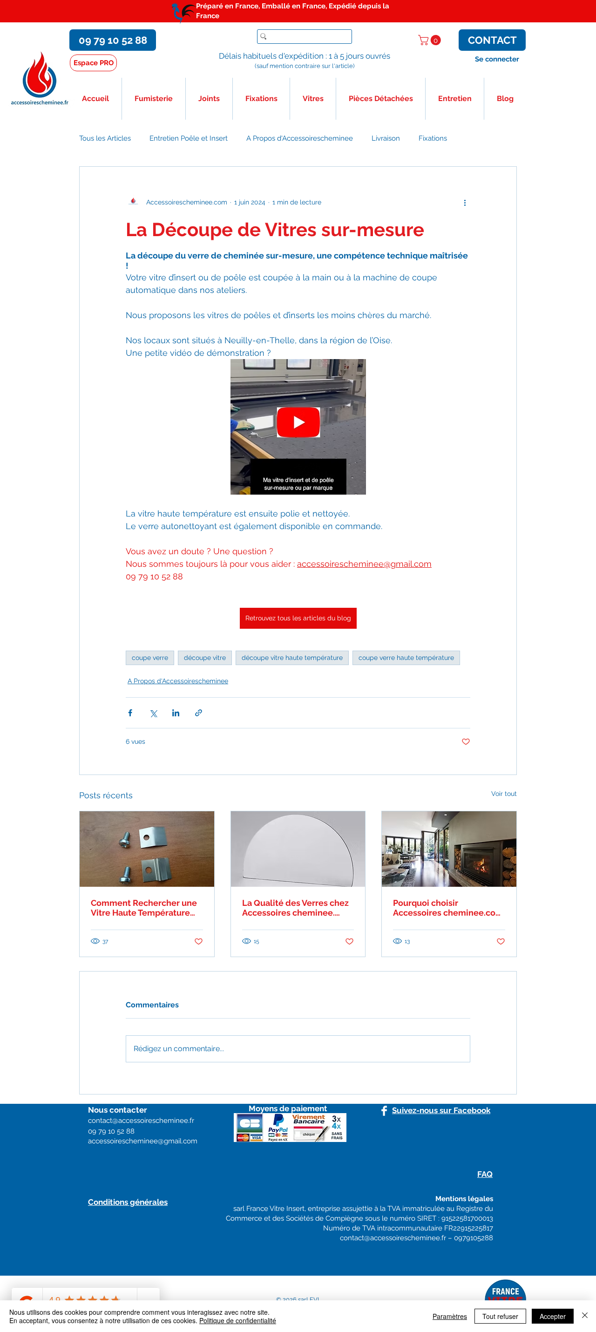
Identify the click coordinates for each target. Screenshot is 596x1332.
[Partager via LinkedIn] (175, 712)
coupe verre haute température (406, 657)
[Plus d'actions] (464, 202)
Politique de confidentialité (237, 1320)
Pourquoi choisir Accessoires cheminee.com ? (448, 907)
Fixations (433, 138)
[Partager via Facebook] (130, 712)
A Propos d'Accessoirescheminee (299, 138)
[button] (430, 40)
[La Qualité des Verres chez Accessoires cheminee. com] (298, 849)
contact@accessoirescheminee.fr (393, 1238)
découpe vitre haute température (292, 657)
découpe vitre (205, 657)
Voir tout (504, 793)
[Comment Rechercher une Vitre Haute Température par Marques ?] (147, 849)
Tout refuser (500, 1316)
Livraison (386, 138)
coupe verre (150, 657)
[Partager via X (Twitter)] (153, 712)
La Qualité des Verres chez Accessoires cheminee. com (295, 907)
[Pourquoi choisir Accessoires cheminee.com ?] (449, 849)
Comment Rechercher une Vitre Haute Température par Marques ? (144, 907)
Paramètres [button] (450, 1316)
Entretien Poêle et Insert (188, 138)
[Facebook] (384, 1111)
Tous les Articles (105, 138)
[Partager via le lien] (198, 712)
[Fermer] (584, 1316)
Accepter (553, 1316)
